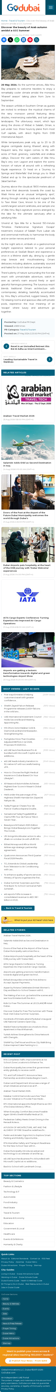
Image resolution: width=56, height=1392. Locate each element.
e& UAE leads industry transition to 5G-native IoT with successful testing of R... (22, 764)
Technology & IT (11, 1192)
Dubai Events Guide (10, 1280)
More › (48, 930)
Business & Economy (14, 1218)
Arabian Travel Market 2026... (18, 935)
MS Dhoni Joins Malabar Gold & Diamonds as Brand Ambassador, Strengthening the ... (20, 731)
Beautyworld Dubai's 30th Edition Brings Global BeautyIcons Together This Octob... (22, 828)
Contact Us (35, 1258)
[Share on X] (10, 39)
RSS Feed (46, 1258)
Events (6, 1308)
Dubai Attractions (9, 1265)
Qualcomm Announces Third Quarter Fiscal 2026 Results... (22, 857)
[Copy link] (36, 39)
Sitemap (38, 1265)
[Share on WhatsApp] (17, 39)
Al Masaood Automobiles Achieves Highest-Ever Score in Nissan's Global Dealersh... (22, 786)
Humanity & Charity (13, 1244)
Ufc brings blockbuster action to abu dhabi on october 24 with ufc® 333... (22, 837)
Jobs (5, 1313)
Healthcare (9, 1234)
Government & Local (14, 1228)
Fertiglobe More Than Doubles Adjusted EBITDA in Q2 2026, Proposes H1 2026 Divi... (19, 742)
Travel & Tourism (17, 21)
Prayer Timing (25, 1265)
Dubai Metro (31, 1262)
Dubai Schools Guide (28, 1277)
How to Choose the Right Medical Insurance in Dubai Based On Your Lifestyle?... (21, 775)
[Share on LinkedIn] (23, 39)
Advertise (20, 1262)
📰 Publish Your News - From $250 (28, 1360)
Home (4, 21)
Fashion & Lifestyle (13, 1186)
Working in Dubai (9, 1277)
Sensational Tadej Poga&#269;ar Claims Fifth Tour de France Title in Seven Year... (21, 817)
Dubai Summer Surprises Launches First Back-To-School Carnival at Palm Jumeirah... (23, 886)
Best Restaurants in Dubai (37, 1284)
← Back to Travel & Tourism (18, 908)
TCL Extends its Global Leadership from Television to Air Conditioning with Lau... (21, 866)
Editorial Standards (19, 1258)
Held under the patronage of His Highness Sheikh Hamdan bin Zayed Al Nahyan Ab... (23, 797)
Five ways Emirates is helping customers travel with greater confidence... (19, 697)
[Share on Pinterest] (30, 39)
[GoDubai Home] (23, 7)
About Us (5, 1258)
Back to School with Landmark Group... (23, 1166)
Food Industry (10, 1202)
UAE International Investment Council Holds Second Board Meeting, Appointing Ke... (22, 720)
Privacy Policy (7, 1262)
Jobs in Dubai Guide (10, 1287)
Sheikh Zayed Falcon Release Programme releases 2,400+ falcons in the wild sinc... (22, 708)
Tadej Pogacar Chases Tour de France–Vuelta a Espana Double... (21, 807)
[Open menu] (50, 7)
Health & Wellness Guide (31, 1280)
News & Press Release (12, 1323)
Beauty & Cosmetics (14, 1181)
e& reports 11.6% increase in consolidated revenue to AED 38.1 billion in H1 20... (21, 897)
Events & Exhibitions (13, 1239)
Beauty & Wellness (11, 1304)
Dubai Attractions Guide (28, 1274)
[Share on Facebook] (4, 39)
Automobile (10, 1197)
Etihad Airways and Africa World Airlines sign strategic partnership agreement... (20, 847)
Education (9, 1223)
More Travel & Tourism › (39, 375)
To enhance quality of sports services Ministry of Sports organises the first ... (23, 876)
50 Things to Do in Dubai (12, 1284)
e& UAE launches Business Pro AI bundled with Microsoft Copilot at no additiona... (22, 753)
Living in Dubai (8, 1274)
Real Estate (9, 1207)
